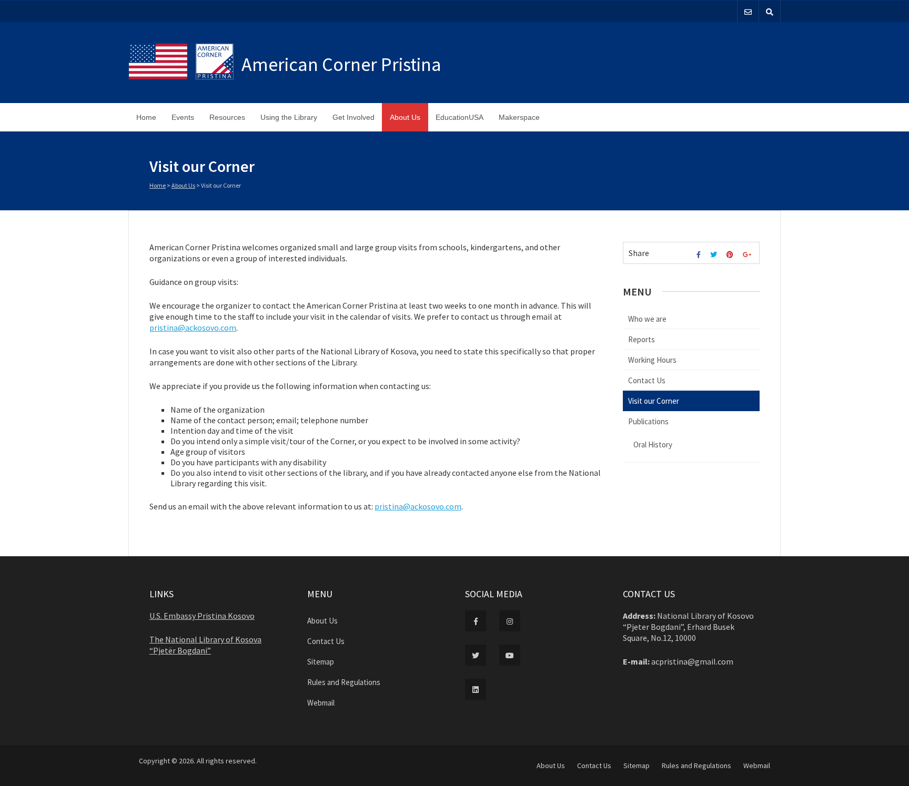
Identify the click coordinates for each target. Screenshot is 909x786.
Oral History (652, 445)
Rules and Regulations (343, 682)
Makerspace (519, 117)
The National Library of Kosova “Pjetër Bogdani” (205, 645)
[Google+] (748, 254)
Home (146, 117)
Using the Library (288, 117)
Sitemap (320, 662)
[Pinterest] (731, 254)
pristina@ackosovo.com (192, 327)
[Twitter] (715, 254)
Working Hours (652, 360)
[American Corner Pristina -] (184, 62)
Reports (641, 339)
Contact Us (646, 380)
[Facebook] (699, 254)
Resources (227, 117)
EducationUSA (459, 117)
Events (182, 117)
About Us (405, 117)
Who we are (647, 319)
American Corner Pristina (341, 64)
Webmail (321, 703)
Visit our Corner (653, 401)
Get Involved (353, 117)
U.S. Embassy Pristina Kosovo (202, 615)
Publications (648, 421)
